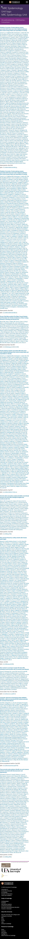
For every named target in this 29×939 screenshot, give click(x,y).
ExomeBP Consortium (11, 157)
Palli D (16, 726)
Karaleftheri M (3, 86)
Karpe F (15, 86)
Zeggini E (21, 149)
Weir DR (4, 342)
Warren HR (2, 146)
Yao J (27, 148)
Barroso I (24, 43)
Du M (27, 61)
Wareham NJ (22, 145)
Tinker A (22, 779)
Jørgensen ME (3, 83)
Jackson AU (26, 80)
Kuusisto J (10, 91)
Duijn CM (7, 139)
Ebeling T (8, 569)
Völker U (26, 142)
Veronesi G (4, 142)
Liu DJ (17, 240)
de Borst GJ (4, 565)
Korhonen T (10, 89)
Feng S (11, 65)
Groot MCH (14, 58)
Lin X (5, 95)
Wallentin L (22, 143)
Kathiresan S (21, 86)
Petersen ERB (3, 116)
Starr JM (15, 128)
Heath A (7, 333)
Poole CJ (14, 728)
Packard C (17, 676)
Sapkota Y (8, 124)
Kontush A (22, 673)
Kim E (8, 88)
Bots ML (7, 47)
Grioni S (8, 719)
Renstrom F (7, 119)
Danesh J (25, 56)
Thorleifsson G (3, 134)
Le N (1, 329)
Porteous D (5, 507)
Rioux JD (26, 119)
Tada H (22, 131)
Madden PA (25, 602)
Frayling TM (3, 154)
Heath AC (7, 77)
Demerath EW (10, 59)
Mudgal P (20, 38)
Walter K (7, 734)
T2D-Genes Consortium (17, 305)
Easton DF (13, 62)
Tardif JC (4, 133)
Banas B (2, 553)
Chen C (17, 332)
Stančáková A (8, 704)
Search (27, 2)
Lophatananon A (12, 97)
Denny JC (10, 61)
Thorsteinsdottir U (12, 134)
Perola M (26, 113)
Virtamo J (24, 732)
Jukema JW (17, 83)
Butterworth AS (3, 50)
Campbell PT (11, 50)
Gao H (20, 501)
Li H (12, 94)
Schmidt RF (4, 680)
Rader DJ (20, 686)
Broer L (12, 49)
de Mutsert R (24, 565)
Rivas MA (2, 121)
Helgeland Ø (18, 77)
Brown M (20, 510)
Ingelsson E (19, 80)
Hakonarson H (3, 74)
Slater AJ (8, 127)
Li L (11, 702)
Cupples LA (12, 714)
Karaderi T (4, 35)
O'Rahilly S (22, 755)
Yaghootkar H (21, 148)
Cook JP (4, 55)
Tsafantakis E (13, 136)
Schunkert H (4, 685)
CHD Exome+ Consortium (13, 155)
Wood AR (12, 148)
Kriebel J (14, 595)
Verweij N (10, 504)
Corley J (8, 55)
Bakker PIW (8, 58)
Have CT (14, 76)
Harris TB (2, 76)
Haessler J (23, 73)
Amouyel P (24, 41)
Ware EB (17, 145)
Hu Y (26, 79)
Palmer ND (5, 112)
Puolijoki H (4, 118)
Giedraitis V (14, 70)
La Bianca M (9, 596)
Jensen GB (14, 82)
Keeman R (10, 592)
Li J (14, 94)
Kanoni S (17, 85)
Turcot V (2, 32)
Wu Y (16, 148)
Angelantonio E (17, 61)
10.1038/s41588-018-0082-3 (10, 312)
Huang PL (2, 80)
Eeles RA (22, 749)
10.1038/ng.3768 (7, 533)
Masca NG (7, 547)
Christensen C (12, 53)
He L (24, 76)
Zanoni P (2, 671)
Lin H (22, 94)
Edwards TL (20, 62)
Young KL (12, 37)
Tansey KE (11, 276)
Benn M (9, 44)
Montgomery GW (14, 103)
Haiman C (2, 333)
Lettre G (8, 154)
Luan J (1, 98)
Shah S (21, 625)
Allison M (19, 41)
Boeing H (8, 46)
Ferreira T (8, 779)
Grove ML (4, 73)
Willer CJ (26, 146)
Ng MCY (25, 38)
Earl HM (13, 716)
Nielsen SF (2, 107)
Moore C (2, 104)
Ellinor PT (3, 64)
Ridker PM (21, 119)
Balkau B (14, 43)
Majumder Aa (24, 676)
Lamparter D (14, 236)
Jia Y (18, 82)
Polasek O (19, 116)
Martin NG (18, 333)
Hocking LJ (22, 581)
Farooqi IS (26, 64)
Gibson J (9, 70)
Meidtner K (2, 101)
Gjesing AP (20, 70)
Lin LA (1, 95)
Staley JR (2, 777)
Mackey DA (19, 602)
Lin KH (25, 94)
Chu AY (18, 53)
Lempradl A (10, 35)
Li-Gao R (18, 94)
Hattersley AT (8, 76)
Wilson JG (2, 148)
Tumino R (2, 732)
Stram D (23, 341)
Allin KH (14, 550)
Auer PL (10, 43)
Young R (16, 149)
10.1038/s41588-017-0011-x (10, 492)
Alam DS (8, 41)
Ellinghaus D (3, 207)
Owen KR (8, 110)
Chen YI (8, 560)
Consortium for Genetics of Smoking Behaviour (17, 324)
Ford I (3, 67)
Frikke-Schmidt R (10, 68)
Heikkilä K (24, 580)
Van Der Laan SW (20, 635)
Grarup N (22, 71)
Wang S (8, 145)
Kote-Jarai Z (3, 722)
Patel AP (18, 112)
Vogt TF (21, 142)
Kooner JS (25, 88)
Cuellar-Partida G (10, 56)
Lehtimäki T (2, 94)
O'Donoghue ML (13, 109)
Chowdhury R (5, 53)
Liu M (16, 323)
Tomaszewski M (5, 516)
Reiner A (2, 335)
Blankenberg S (3, 711)
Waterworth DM (9, 146)
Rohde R (11, 330)
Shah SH (22, 125)
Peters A (22, 115)
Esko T (10, 34)
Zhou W (15, 151)
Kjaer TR (2, 542)
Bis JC (23, 710)
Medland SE (24, 100)
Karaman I (20, 504)
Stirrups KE (11, 130)
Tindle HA (7, 336)
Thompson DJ (20, 133)
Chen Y (14, 704)
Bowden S (15, 713)
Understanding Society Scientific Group (16, 163)
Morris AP (16, 104)
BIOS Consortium (24, 519)
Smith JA (24, 335)
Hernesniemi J (24, 77)
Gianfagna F (23, 717)
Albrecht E (9, 550)
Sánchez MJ (17, 729)
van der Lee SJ (15, 707)
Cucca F (7, 338)
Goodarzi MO (3, 759)
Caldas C (20, 713)
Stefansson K (20, 128)
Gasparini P (3, 70)
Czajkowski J (25, 714)
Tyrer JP (7, 137)
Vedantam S (8, 40)
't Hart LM (22, 629)
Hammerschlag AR (12, 74)
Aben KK (3, 41)
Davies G (2, 58)
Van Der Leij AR (14, 336)
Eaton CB (21, 332)
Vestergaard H (11, 142)
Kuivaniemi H (21, 89)
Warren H (18, 774)
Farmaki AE (20, 64)
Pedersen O (3, 113)
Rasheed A (16, 118)
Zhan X (26, 149)
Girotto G (26, 575)
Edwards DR (14, 638)
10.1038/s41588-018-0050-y (10, 167)
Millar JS (2, 673)
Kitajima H (12, 88)
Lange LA (9, 92)
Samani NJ (2, 124)
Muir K (22, 723)
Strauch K (17, 130)
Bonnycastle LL (22, 554)
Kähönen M (5, 85)
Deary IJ (24, 58)
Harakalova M (3, 780)
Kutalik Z (14, 234)
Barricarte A (8, 710)
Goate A (26, 332)
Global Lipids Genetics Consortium (8, 689)
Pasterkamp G (12, 112)
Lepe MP (26, 504)
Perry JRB (7, 115)
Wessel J (16, 146)
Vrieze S (24, 342)
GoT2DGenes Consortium (18, 523)
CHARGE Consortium (5, 756)
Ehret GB (8, 517)
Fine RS (7, 542)
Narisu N (13, 106)
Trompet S (7, 136)
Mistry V (12, 101)
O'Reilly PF (2, 505)
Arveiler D (7, 551)
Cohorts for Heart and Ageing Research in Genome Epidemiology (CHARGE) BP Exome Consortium (14, 525)
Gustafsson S (17, 73)
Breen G (2, 49)
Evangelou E (14, 64)
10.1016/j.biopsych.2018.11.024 (10, 347)
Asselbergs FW (3, 43)
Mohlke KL (22, 101)
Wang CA (3, 145)
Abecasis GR (14, 342)
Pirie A (14, 116)
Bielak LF (20, 44)
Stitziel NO (2, 686)
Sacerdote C (4, 729)
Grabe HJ (12, 71)
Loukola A (24, 97)
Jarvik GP (8, 82)
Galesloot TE (18, 68)
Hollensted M (3, 583)
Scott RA (8, 125)
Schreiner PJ (25, 124)
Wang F (12, 288)
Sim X (3, 127)
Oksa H (14, 611)
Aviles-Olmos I (24, 708)
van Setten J (19, 139)
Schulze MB (3, 125)
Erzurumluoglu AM (21, 326)
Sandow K (2, 623)
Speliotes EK (9, 128)
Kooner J (8, 752)
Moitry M (8, 103)
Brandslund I (25, 47)
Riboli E (16, 753)
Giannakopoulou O (15, 779)
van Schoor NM (15, 637)
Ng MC (12, 547)
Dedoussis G (3, 59)
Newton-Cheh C (4, 514)
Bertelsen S (8, 326)
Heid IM (12, 77)
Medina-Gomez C (13, 38)
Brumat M (17, 49)
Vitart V (17, 142)
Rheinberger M (14, 119)
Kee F (25, 86)
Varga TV (6, 140)
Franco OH (13, 67)
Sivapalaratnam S (5, 37)
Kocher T (8, 593)
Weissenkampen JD (9, 323)
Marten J (16, 504)
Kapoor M (23, 327)
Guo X (20, 34)
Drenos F (23, 61)
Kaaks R (8, 720)
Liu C (16, 502)
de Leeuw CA (6, 329)
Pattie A (22, 112)
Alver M (10, 507)
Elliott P (8, 64)
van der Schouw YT (16, 732)
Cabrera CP (15, 501)
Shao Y (15, 330)
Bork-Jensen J (3, 556)
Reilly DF (2, 119)
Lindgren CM (19, 154)
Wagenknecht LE (10, 143)
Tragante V (7, 777)
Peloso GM (14, 113)
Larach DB (14, 671)
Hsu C (18, 327)
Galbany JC (24, 562)
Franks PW (24, 67)
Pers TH (12, 115)
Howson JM (18, 516)
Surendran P (12, 131)
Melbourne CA (24, 329)
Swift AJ (18, 131)
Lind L (8, 95)
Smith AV (18, 127)
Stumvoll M (2, 131)
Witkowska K (24, 776)
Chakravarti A (24, 513)
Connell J (22, 508)
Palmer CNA (18, 255)
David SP (11, 338)
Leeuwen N (13, 139)
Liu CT (24, 95)
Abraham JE (14, 747)
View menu (2, 2)
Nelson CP (18, 106)
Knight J (8, 505)
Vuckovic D (2, 143)
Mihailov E (9, 780)
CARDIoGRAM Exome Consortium (18, 688)
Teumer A (14, 133)
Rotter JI (9, 296)
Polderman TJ (12, 261)
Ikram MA (14, 80)
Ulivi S (13, 635)
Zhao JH (7, 151)
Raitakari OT (10, 118)
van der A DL (8, 732)
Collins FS (9, 562)
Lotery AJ (19, 97)
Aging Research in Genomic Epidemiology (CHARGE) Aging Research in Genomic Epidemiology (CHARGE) (14, 737)
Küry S (25, 595)
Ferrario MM (9, 572)
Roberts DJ (8, 121)
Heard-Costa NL (13, 221)
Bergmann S (14, 44)
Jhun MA (21, 586)
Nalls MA (8, 106)
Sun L (7, 131)
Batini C (2, 323)
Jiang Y (7, 321)
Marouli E (2, 541)
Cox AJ (23, 55)
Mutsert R (19, 58)
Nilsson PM (26, 725)
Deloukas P (23, 152)
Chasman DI (22, 52)
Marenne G (25, 98)
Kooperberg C (3, 89)
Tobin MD (24, 516)
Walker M (17, 143)
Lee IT (26, 598)
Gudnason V (10, 73)
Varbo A (2, 140)
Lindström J (13, 95)
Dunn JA (8, 716)
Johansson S (23, 82)
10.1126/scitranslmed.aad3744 (10, 765)
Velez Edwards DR (18, 140)
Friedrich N (2, 68)
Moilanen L (2, 103)
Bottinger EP (12, 47)
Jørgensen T (10, 83)
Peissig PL (8, 113)
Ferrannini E (16, 65)
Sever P (25, 510)
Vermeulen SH (13, 285)
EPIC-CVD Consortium (11, 300)
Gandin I (13, 213)
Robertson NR (14, 121)
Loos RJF (4, 155)
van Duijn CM (7, 637)
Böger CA (20, 46)
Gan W (23, 68)
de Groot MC (17, 565)
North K (7, 341)
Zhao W (11, 151)
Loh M (6, 504)
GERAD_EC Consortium (15, 734)
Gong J (26, 321)
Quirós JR (19, 728)
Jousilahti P (2, 589)
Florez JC (8, 210)
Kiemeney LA (3, 88)
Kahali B (22, 83)
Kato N (17, 505)
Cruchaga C (19, 714)
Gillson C (22, 707)
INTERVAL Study (10, 160)
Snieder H (12, 505)
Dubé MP (2, 62)
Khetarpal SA (8, 671)
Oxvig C (26, 656)
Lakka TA (21, 91)
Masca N (26, 777)
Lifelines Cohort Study (5, 520)
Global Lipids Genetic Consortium (8, 302)
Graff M (17, 34)
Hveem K (9, 584)
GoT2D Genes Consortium (12, 158)
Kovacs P (15, 89)
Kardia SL (26, 590)
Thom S (16, 510)
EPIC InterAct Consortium (12, 303)
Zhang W (2, 151)
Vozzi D (17, 640)
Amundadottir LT (21, 747)
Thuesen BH (20, 134)
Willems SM (14, 40)
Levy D (16, 514)
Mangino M (18, 329)
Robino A (21, 121)
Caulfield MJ (8, 52)
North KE (13, 154)
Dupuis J (11, 749)
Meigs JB (16, 759)
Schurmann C (17, 32)
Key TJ (22, 720)
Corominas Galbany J (16, 55)
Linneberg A (19, 95)
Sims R (3, 731)
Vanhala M (25, 139)
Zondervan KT (21, 151)
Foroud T (16, 338)
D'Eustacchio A (19, 56)
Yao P (1, 149)
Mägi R (12, 508)
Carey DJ (23, 50)
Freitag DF (7, 702)
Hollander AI (21, 59)
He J (21, 505)
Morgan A (12, 607)
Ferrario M (12, 683)
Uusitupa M (24, 137)
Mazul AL (2, 100)
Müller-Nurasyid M (23, 104)
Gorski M (7, 71)
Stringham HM (23, 130)
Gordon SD (2, 577)
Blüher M (25, 44)
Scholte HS (19, 335)
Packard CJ (13, 110)
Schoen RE (18, 124)
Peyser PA (9, 116)
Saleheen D (19, 122)
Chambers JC (15, 52)
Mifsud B (2, 502)
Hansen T (19, 74)
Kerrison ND (17, 720)
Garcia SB (18, 710)
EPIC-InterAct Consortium (10, 647)
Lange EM (3, 92)
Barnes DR (2, 326)
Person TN (17, 115)
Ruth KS (14, 122)
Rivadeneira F (11, 152)
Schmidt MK (18, 623)
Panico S (21, 726)
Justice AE (23, 32)
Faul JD (2, 65)
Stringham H (21, 330)
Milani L (8, 101)
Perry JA (2, 115)
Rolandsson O (3, 122)
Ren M (24, 501)
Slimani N (8, 731)
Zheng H (26, 646)
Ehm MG (21, 759)
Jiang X (2, 587)
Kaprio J (22, 85)
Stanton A (17, 508)
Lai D (27, 327)
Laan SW (2, 139)
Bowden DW (19, 47)
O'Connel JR (5, 109)
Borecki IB (17, 152)
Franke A (19, 67)
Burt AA (21, 49)
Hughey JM (12, 321)
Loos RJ (14, 658)
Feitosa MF (22, 37)
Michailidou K (4, 707)
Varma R (11, 140)
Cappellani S (17, 50)
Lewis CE (8, 94)
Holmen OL (8, 79)
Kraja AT (25, 502)
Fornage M (7, 67)
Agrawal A (7, 332)
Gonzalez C (3, 719)
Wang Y (12, 145)
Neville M (23, 106)
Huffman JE (8, 80)
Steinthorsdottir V (4, 130)
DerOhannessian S (14, 673)
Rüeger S (2, 544)
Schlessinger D (12, 335)
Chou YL (14, 326)
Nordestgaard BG (21, 107)
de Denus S (10, 565)
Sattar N (13, 124)
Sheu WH (15, 270)
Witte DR (7, 148)
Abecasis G (18, 548)
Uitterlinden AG (17, 137)
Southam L (23, 127)
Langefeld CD (8, 598)
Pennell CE (20, 113)
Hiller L (12, 719)
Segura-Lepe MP (15, 125)
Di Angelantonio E (17, 204)
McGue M (2, 341)
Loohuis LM (19, 611)
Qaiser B (6, 330)
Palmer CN (22, 613)
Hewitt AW (2, 79)
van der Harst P (13, 511)
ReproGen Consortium (20, 160)
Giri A (13, 34)
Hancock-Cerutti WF (22, 671)
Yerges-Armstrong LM (8, 149)
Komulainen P (19, 88)
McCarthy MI (8, 100)
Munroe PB (2, 106)
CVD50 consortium (4, 714)
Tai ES (23, 505)
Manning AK (6, 38)
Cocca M (22, 53)
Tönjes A (25, 134)
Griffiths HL (15, 216)
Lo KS (6, 97)
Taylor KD (9, 133)
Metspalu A (4, 510)
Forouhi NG (17, 717)
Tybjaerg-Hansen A (11, 281)
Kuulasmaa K (4, 91)
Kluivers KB (3, 593)
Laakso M (16, 91)
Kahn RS (14, 228)
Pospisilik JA (4, 152)
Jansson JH (3, 82)
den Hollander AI (22, 566)
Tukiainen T (13, 777)
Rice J (6, 335)
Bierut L (13, 332)
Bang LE (19, 43)
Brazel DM (2, 321)
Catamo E (2, 52)
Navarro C (14, 725)
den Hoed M (3, 716)
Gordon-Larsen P (16, 215)
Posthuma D (12, 341)
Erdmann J (2, 679)
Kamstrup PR (11, 85)
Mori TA (6, 104)
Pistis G (2, 330)
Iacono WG (12, 333)
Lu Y (5, 32)
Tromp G (2, 136)
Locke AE (15, 35)
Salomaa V (25, 122)
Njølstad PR (13, 107)
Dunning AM (8, 62)
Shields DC (10, 510)
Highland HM (10, 32)
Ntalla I (6, 502)
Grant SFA (17, 71)
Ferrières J (22, 65)
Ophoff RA (2, 110)
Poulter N (14, 507)
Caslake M (26, 713)
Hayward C (19, 76)
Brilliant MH (7, 49)
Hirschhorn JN (10, 299)
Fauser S (6, 65)
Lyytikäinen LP (12, 98)
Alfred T (17, 37)
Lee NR (27, 92)
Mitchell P (16, 101)
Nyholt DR (17, 252)
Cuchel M (7, 673)
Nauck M (19, 608)
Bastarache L (3, 44)
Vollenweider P (15, 755)
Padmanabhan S (21, 110)
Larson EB (21, 92)
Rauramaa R (23, 118)
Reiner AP (2, 40)
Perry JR (23, 616)
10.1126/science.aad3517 (9, 693)
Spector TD (2, 128)
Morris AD (11, 104)
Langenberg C (15, 92)
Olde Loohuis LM (21, 109)
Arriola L (13, 708)
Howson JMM (21, 79)
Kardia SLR (10, 86)
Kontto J (20, 593)
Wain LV (13, 517)
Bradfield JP (5, 34)
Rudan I (9, 122)
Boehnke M (2, 46)
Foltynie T (8, 717)
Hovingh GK (14, 79)
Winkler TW (21, 40)
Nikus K (8, 107)
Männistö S (19, 98)
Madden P (25, 339)
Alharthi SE (13, 41)
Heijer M (16, 59)
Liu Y (3, 97)
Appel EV (2, 551)
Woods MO (24, 643)
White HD (21, 146)
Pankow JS (4, 753)
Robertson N (14, 620)
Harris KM (24, 74)
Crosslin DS (3, 56)
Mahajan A (21, 35)
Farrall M (19, 507)
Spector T (18, 341)
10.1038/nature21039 (8, 664)
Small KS (13, 127)
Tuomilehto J (20, 136)
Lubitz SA (6, 98)
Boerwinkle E (14, 46)
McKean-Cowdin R (16, 100)
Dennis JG (4, 61)
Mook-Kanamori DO (23, 103)
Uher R (11, 137)
